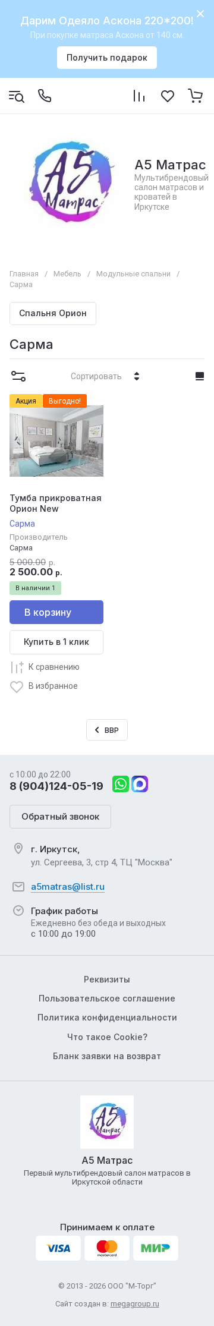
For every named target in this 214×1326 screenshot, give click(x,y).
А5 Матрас (170, 164)
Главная (24, 273)
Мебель (67, 273)
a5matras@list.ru (68, 886)
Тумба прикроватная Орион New (56, 503)
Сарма (22, 523)
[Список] (200, 376)
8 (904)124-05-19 (56, 786)
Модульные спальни (133, 273)
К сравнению (54, 667)
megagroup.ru (135, 1303)
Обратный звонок (60, 816)
